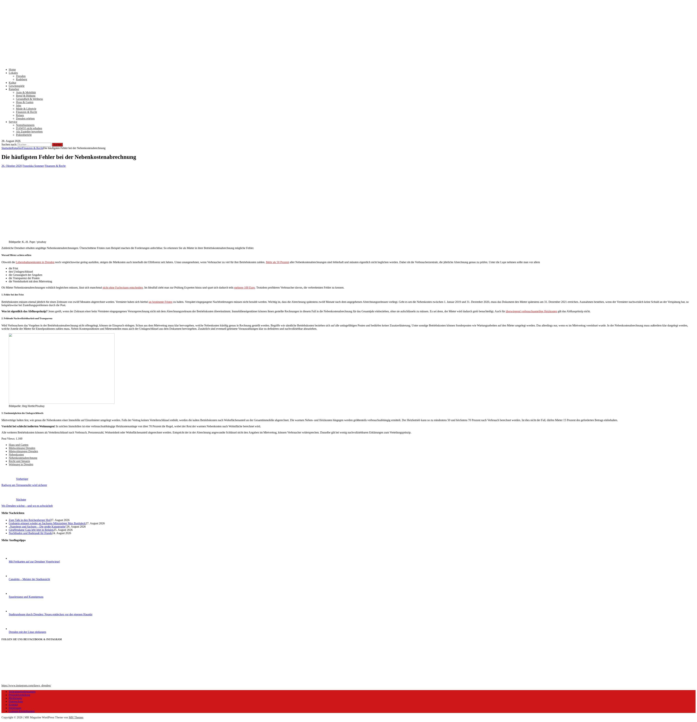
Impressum (15, 707)
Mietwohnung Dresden (22, 448)
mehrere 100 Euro (244, 287)
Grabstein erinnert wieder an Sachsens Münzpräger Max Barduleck (47, 523)
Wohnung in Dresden (21, 464)
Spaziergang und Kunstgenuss (26, 596)
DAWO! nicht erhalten (29, 128)
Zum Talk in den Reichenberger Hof (29, 520)
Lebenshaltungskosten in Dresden (35, 262)
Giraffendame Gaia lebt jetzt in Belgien (31, 529)
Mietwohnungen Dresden (23, 451)
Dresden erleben (25, 118)
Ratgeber (14, 89)
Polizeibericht (24, 134)
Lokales (13, 72)
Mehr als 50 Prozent (277, 262)
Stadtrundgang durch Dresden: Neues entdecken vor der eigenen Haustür (50, 614)
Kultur (12, 82)
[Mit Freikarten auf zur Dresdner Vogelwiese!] (22, 558)
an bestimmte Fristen (160, 301)
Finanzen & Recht (26, 112)
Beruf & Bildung (25, 95)
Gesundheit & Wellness (29, 98)
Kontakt (13, 704)
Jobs (18, 105)
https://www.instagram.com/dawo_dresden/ (26, 685)
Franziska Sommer (33, 165)
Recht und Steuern (19, 461)
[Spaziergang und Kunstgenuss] (22, 593)
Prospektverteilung (19, 694)
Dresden (21, 76)
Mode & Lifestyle (26, 108)
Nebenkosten (16, 454)
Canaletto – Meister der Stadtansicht (29, 579)
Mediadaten (15, 698)
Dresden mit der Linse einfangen (27, 631)
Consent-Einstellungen (22, 711)
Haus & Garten (24, 102)
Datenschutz (16, 701)
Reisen (20, 115)
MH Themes (76, 717)
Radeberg (21, 79)
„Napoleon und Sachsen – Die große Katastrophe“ (38, 526)
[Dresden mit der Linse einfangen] (22, 628)
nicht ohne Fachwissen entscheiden (123, 287)
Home (12, 69)
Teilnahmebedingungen (22, 691)
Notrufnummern (25, 125)
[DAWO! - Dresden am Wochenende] (137, 63)
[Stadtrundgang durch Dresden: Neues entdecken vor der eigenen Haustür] (22, 611)
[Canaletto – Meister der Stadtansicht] (22, 575)
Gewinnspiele (17, 85)
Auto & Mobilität (26, 92)
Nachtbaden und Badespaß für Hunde (30, 533)
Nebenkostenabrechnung (23, 457)
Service (13, 121)
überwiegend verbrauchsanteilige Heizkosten (531, 311)
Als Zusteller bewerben (29, 131)
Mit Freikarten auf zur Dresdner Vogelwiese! (34, 561)
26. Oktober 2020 (11, 165)
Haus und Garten (18, 444)
